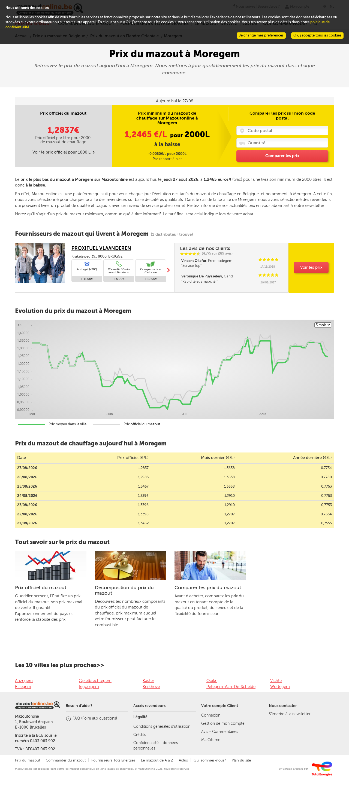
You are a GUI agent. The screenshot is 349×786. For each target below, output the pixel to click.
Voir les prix (311, 267)
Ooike (211, 680)
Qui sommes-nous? (210, 760)
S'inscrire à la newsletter (290, 714)
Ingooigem (89, 686)
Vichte (276, 680)
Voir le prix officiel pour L (61, 152)
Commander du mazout (66, 760)
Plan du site (241, 760)
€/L (147, 134)
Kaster (148, 680)
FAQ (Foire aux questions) (95, 718)
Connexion (210, 715)
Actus (183, 760)
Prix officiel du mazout (40, 588)
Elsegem (23, 686)
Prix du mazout (27, 760)
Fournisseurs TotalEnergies (113, 760)
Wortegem (280, 686)
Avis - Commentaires (219, 731)
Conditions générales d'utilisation (161, 726)
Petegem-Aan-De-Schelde (230, 686)
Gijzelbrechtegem (95, 680)
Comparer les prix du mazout (207, 588)
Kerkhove (151, 686)
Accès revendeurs (149, 706)
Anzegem (24, 680)
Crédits (139, 734)
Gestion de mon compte (223, 723)
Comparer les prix (282, 155)
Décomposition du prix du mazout (124, 590)
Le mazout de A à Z (157, 760)
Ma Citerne (210, 740)
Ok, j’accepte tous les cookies (317, 35)
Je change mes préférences (261, 35)
